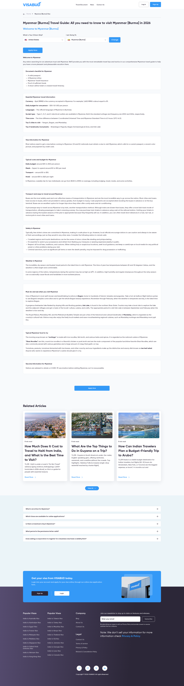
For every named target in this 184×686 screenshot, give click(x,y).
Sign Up (155, 4)
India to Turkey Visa (54, 622)
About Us (79, 622)
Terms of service (82, 643)
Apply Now (92, 388)
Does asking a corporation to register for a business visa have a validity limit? (56, 539)
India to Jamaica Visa (55, 643)
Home (28, 14)
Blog (77, 618)
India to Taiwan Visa (55, 618)
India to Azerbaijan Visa (32, 622)
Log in (144, 4)
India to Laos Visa (54, 651)
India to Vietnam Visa (31, 652)
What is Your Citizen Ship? (33, 35)
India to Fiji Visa (53, 639)
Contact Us (100, 5)
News (92, 5)
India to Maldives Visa (31, 639)
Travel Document (82, 5)
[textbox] (44, 39)
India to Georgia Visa (55, 647)
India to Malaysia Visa (31, 635)
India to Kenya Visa (54, 631)
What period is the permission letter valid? (42, 531)
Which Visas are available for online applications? (45, 516)
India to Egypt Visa (30, 627)
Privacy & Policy (81, 647)
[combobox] (44, 40)
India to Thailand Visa (55, 635)
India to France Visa (30, 631)
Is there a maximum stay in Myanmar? (40, 524)
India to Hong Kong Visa (32, 656)
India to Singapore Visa (31, 643)
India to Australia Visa (31, 618)
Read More (29, 477)
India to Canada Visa (55, 655)
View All (90, 488)
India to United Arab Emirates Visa (30, 647)
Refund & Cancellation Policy (86, 652)
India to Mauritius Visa (55, 627)
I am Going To (71, 35)
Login (62, 593)
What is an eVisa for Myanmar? (38, 509)
